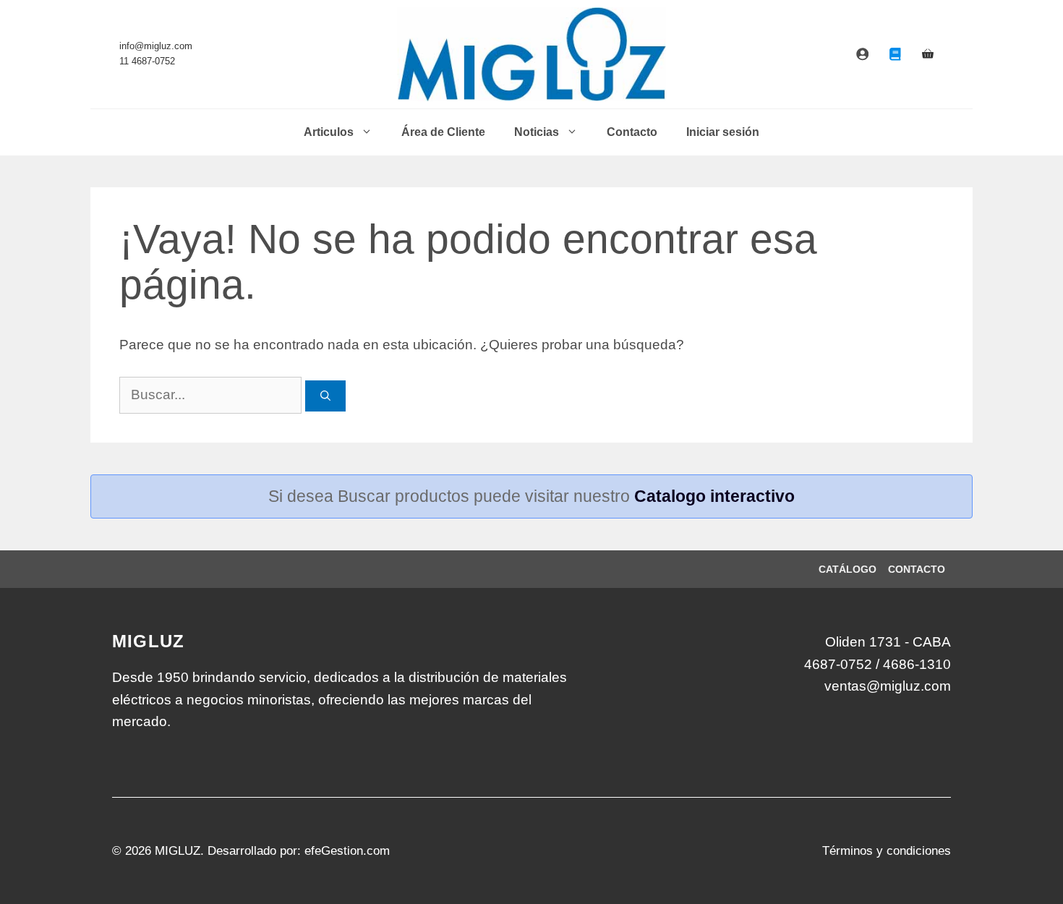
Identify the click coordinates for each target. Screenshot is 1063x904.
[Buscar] (325, 396)
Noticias (536, 132)
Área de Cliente (443, 132)
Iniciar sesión (722, 132)
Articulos (329, 132)
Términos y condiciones (886, 851)
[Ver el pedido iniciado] (928, 54)
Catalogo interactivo (714, 496)
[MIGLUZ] (532, 54)
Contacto (632, 132)
